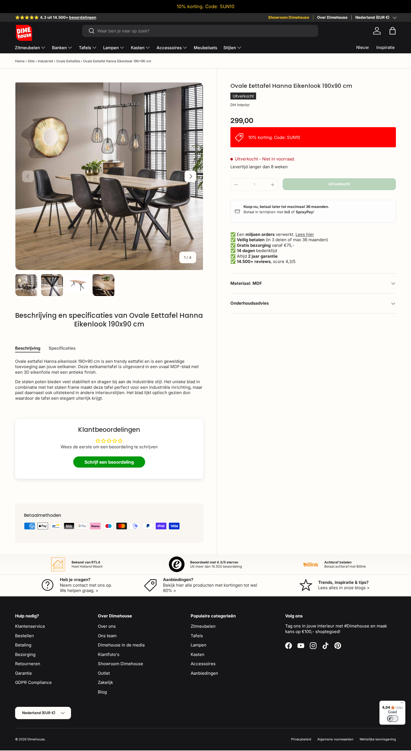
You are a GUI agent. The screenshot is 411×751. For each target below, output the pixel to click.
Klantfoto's (108, 654)
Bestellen (24, 635)
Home (20, 61)
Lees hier (305, 234)
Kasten (138, 47)
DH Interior (240, 105)
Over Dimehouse (332, 17)
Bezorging (25, 654)
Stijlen (229, 47)
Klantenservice (30, 626)
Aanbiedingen (204, 673)
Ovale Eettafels (68, 61)
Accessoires (169, 47)
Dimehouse (36, 739)
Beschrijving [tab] (27, 348)
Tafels (85, 47)
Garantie (23, 673)
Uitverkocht (339, 184)
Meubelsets (205, 47)
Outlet (104, 673)
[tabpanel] (109, 380)
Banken (59, 47)
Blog (102, 692)
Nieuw (362, 47)
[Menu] (402, 704)
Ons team (107, 635)
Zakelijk (105, 682)
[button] (392, 31)
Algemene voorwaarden (335, 739)
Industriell (45, 61)
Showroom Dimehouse (288, 17)
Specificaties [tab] (62, 348)
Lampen (111, 47)
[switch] (392, 718)
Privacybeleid (301, 739)
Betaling (23, 645)
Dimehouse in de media (121, 645)
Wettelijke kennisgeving (378, 739)
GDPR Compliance (33, 682)
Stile (31, 61)
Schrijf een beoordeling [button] (109, 462)
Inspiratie (385, 47)
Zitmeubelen (27, 47)
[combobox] (200, 31)
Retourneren (27, 663)
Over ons (107, 626)
